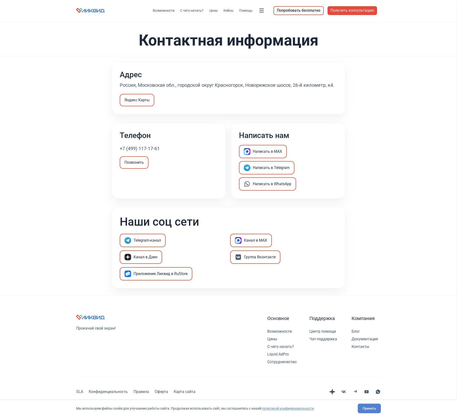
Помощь (246, 10)
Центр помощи (322, 331)
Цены (213, 10)
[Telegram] (355, 392)
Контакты (360, 346)
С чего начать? (192, 10)
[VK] (344, 392)
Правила (141, 391)
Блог (356, 331)
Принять (369, 408)
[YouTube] (366, 392)
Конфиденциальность (108, 391)
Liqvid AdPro (278, 354)
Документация (365, 339)
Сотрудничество (282, 362)
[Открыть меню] (261, 10)
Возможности (163, 10)
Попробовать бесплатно (298, 10)
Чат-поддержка (323, 339)
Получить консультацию (352, 10)
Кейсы (228, 10)
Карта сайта (184, 391)
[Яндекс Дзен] (332, 392)
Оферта (161, 391)
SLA (79, 391)
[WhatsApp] (378, 392)
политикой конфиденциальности (288, 408)
